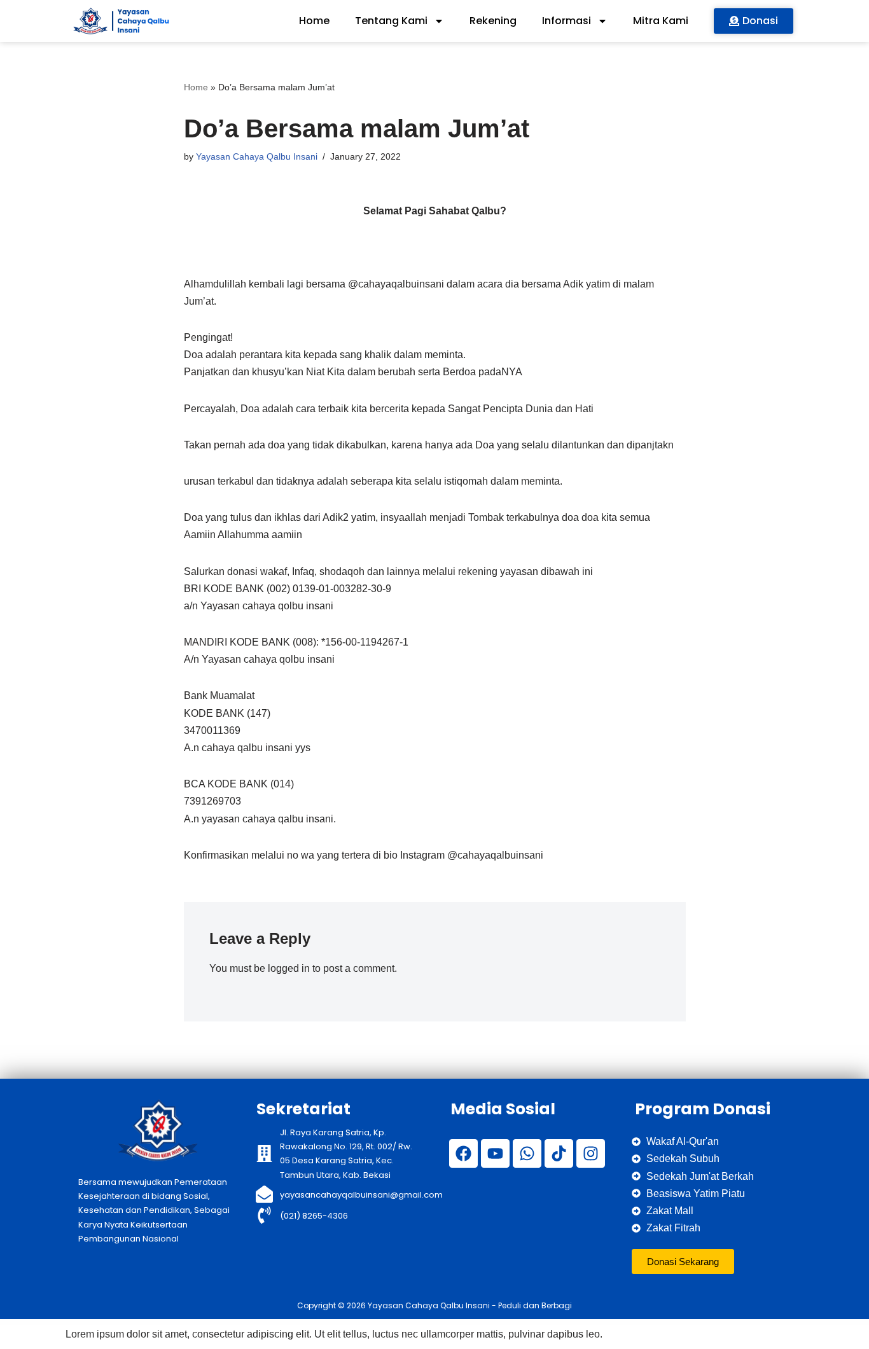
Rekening (493, 20)
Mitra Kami (660, 20)
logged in (289, 968)
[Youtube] (495, 1153)
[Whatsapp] (527, 1153)
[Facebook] (463, 1153)
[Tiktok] (559, 1153)
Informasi (566, 20)
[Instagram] (590, 1153)
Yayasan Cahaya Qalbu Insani (256, 156)
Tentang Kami (391, 20)
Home (314, 20)
